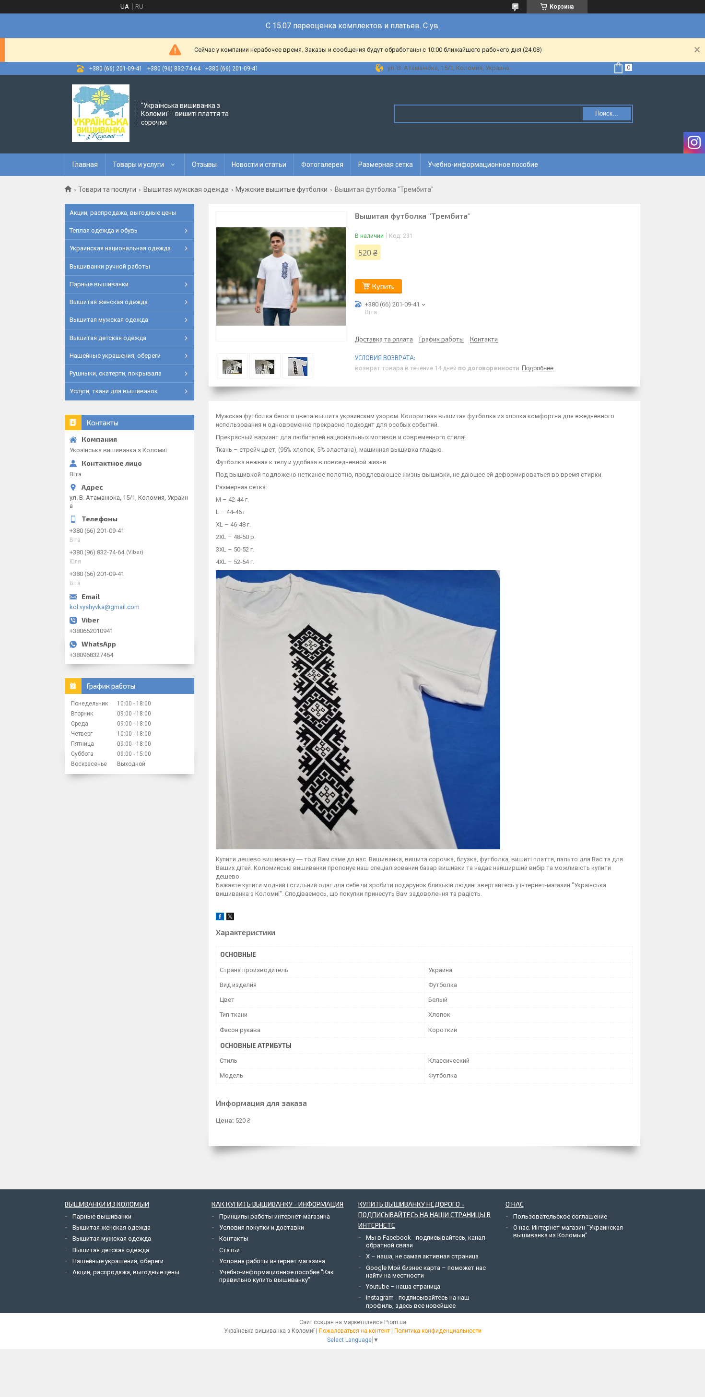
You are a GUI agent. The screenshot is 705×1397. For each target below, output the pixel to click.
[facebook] (220, 918)
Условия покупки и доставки (261, 1227)
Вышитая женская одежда (109, 301)
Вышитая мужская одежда (186, 189)
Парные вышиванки (99, 284)
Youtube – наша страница (403, 1286)
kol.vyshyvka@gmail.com (105, 606)
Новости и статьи (259, 164)
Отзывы (204, 164)
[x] (230, 918)
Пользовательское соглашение (560, 1216)
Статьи (229, 1250)
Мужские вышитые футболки (281, 189)
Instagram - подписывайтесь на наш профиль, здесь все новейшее (418, 1301)
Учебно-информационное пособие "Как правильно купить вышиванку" (276, 1275)
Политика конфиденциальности (438, 1330)
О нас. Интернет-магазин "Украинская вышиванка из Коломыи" (568, 1231)
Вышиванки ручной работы (110, 266)
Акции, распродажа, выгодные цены (123, 212)
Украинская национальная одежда (120, 248)
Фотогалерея (322, 164)
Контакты (233, 1238)
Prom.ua (395, 1322)
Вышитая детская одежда (108, 337)
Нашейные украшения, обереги (115, 355)
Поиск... (606, 113)
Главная (85, 164)
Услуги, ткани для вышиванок (114, 391)
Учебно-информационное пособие (483, 164)
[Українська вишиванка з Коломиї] (100, 113)
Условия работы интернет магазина (272, 1261)
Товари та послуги (107, 189)
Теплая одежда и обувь (104, 230)
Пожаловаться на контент (354, 1330)
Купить (383, 286)
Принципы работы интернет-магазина (274, 1216)
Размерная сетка (385, 164)
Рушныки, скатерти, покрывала (116, 373)
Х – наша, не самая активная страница (422, 1256)
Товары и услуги (138, 164)
